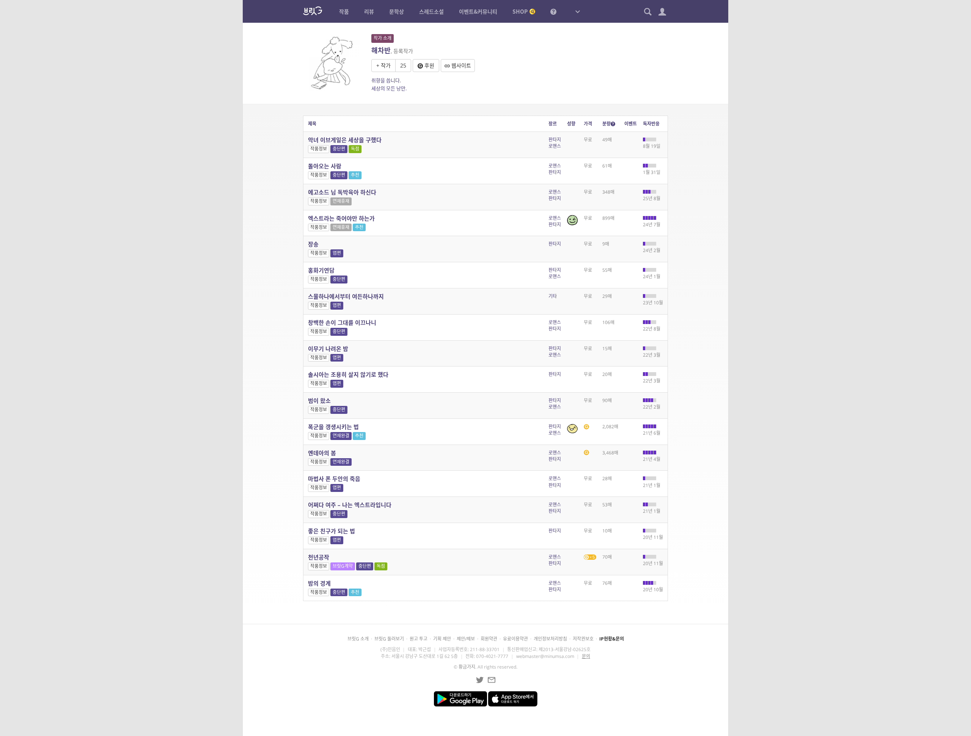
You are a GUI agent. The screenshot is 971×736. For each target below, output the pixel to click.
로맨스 (554, 146)
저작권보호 (583, 639)
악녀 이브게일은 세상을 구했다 (345, 140)
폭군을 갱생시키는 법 (333, 427)
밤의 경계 (319, 583)
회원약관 (489, 639)
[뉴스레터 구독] (491, 680)
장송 (313, 244)
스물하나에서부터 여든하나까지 (346, 296)
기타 (552, 296)
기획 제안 (442, 639)
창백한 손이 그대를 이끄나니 (342, 322)
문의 (586, 656)
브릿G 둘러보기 (389, 639)
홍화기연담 (321, 270)
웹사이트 (460, 65)
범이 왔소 (319, 400)
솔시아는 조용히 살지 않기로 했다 (348, 374)
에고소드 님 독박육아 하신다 (342, 192)
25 (403, 65)
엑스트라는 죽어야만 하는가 (341, 218)
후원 (428, 65)
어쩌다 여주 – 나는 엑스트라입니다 (349, 505)
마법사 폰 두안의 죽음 (334, 478)
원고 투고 (418, 639)
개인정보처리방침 (550, 639)
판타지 (554, 139)
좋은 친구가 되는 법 (331, 531)
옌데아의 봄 (322, 453)
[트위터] (480, 680)
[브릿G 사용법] (553, 11)
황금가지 (467, 667)
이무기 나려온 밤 (328, 348)
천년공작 (318, 557)
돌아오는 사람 (324, 166)
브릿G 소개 (358, 639)
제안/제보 (466, 639)
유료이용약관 (515, 639)
